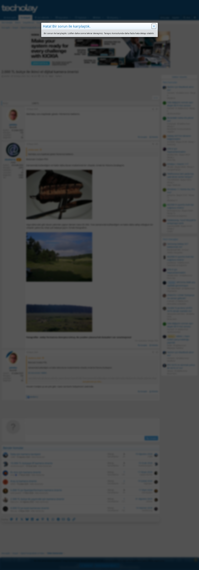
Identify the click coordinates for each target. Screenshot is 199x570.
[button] (154, 26)
